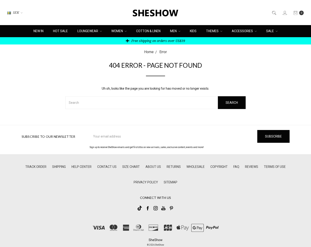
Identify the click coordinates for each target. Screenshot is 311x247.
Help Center (81, 167)
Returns (174, 167)
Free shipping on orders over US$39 (157, 41)
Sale (270, 31)
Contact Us (107, 167)
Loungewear (88, 31)
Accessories (243, 31)
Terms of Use (275, 167)
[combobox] (141, 102)
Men (173, 31)
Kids (193, 31)
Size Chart (131, 167)
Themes (212, 31)
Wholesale (195, 167)
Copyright (219, 167)
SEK (16, 12)
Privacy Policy (146, 182)
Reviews (251, 167)
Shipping (59, 167)
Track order (35, 167)
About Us (153, 167)
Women (117, 31)
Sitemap (170, 182)
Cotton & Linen (148, 31)
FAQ (236, 167)
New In (38, 31)
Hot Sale (60, 31)
